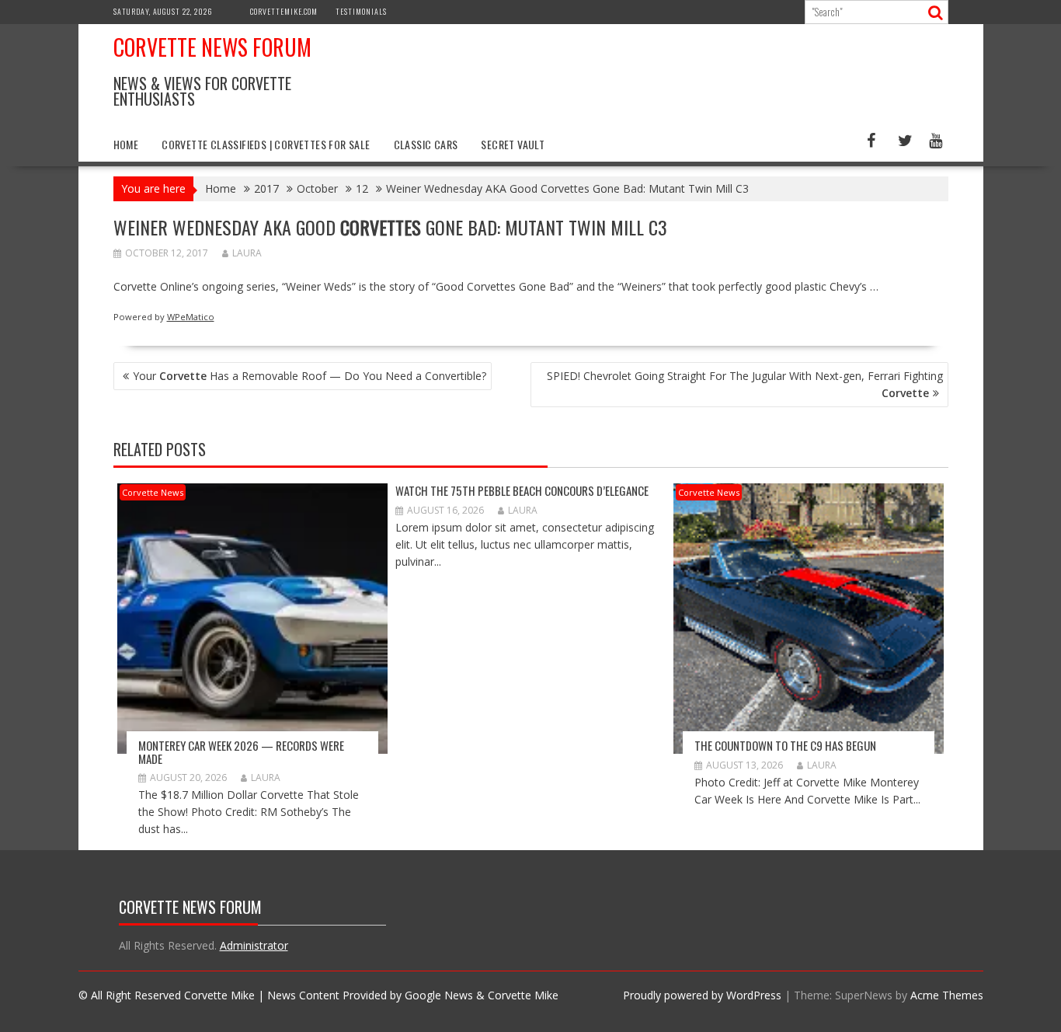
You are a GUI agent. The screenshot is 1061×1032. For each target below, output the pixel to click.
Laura (247, 253)
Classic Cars (426, 144)
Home (126, 144)
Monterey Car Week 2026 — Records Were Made (241, 752)
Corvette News (152, 492)
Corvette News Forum (212, 47)
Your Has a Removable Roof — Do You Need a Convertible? (309, 375)
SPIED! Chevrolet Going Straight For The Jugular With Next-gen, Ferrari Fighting (745, 384)
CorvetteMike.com (284, 11)
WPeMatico (190, 316)
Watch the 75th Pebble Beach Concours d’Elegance (522, 490)
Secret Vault (512, 144)
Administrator (254, 945)
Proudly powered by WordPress (702, 995)
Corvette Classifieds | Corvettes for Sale (266, 144)
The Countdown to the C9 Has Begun (785, 745)
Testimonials (361, 11)
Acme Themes (946, 995)
